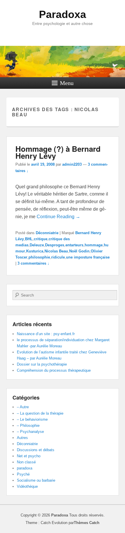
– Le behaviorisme (32, 419)
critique (40, 239)
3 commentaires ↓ (33, 263)
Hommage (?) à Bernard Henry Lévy (58, 152)
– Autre (23, 407)
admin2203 (72, 164)
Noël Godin (79, 251)
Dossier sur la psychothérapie (42, 364)
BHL (29, 239)
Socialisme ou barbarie (36, 480)
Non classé (26, 462)
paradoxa (24, 468)
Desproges (54, 245)
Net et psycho (28, 456)
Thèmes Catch (86, 523)
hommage (94, 245)
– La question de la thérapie (40, 413)
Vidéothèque (27, 486)
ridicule (58, 257)
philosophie (39, 257)
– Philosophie (28, 425)
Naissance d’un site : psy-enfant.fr (46, 334)
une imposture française (88, 257)
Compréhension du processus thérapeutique (54, 370)
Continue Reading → (58, 216)
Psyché (23, 474)
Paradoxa (62, 14)
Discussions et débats (35, 450)
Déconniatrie (47, 233)
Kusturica (34, 251)
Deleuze (37, 245)
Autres (22, 438)
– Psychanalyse (30, 431)
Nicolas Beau (56, 251)
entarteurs (74, 245)
